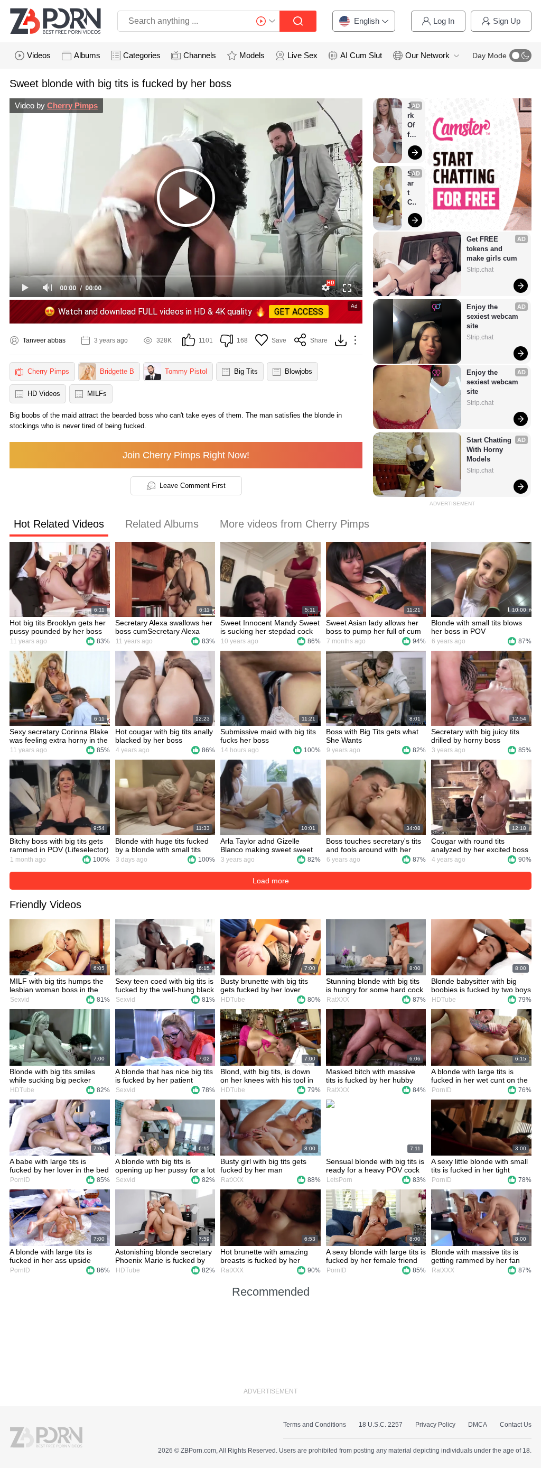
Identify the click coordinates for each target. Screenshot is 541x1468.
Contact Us (515, 1424)
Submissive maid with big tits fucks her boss (268, 735)
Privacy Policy (435, 1424)
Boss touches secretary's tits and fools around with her (373, 845)
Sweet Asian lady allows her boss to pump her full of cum (373, 626)
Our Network (427, 55)
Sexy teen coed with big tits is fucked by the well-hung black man (164, 985)
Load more (271, 880)
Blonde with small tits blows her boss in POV (476, 626)
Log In (443, 20)
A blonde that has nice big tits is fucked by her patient (164, 1075)
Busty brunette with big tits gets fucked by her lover (264, 985)
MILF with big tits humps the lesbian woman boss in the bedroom (57, 985)
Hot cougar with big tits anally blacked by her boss (164, 735)
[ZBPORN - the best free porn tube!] (55, 21)
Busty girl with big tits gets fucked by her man (263, 1165)
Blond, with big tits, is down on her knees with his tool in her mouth (266, 1075)
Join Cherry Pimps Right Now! (186, 455)
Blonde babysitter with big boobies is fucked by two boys (481, 985)
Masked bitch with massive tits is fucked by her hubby (370, 1075)
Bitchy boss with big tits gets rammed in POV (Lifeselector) (59, 845)
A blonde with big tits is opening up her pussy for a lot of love (165, 1165)
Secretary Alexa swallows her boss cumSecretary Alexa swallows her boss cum (163, 626)
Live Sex (302, 55)
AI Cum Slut (361, 55)
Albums (87, 55)
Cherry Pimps (72, 105)
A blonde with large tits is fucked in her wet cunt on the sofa (479, 1075)
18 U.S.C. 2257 (381, 1424)
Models (252, 55)
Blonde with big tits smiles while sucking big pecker (52, 1075)
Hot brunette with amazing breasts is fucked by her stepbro (264, 1256)
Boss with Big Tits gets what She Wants (372, 735)
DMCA (477, 1424)
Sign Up (506, 20)
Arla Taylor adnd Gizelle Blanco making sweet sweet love (266, 845)
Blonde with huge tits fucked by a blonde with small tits (162, 845)
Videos (39, 55)
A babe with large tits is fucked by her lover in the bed (59, 1165)
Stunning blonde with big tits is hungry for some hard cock (374, 985)
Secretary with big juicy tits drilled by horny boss (475, 735)
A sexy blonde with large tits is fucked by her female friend (376, 1256)
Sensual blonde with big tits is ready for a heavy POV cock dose (375, 1165)
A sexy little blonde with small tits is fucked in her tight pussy (479, 1165)
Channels (199, 55)
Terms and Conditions (314, 1424)
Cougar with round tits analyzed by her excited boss (479, 845)
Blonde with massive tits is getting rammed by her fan (475, 1256)
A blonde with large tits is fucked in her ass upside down (51, 1256)
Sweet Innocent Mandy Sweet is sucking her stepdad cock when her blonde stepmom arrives (270, 626)
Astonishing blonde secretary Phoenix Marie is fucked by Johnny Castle (163, 1256)
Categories (142, 55)
